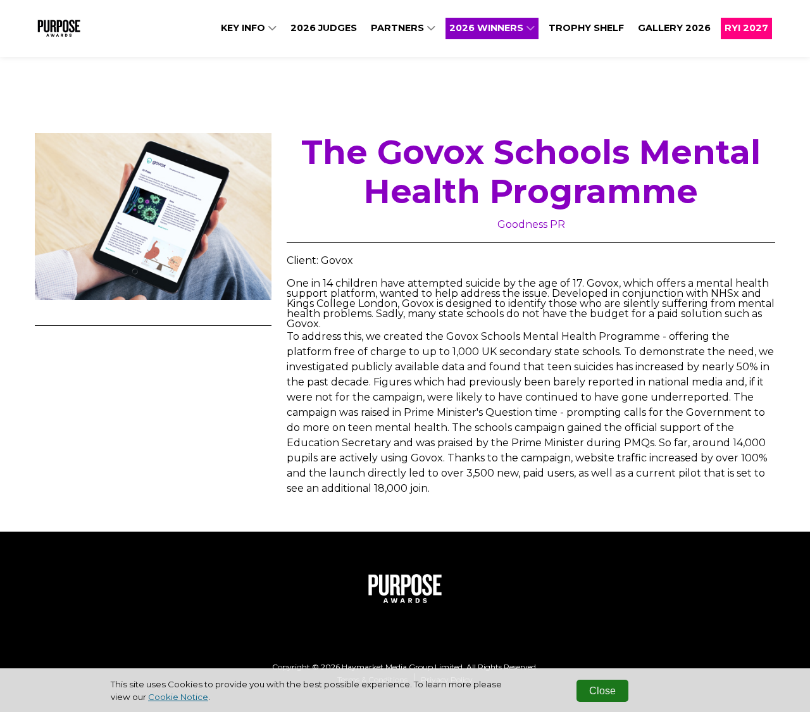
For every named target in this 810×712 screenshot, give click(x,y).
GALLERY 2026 (674, 28)
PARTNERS (399, 28)
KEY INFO (244, 28)
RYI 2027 (746, 28)
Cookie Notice (178, 697)
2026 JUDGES (323, 28)
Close (602, 690)
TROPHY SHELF (586, 28)
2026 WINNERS (487, 28)
